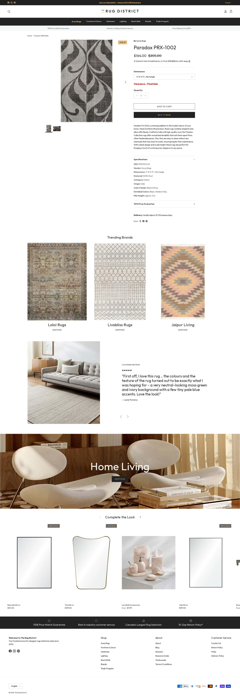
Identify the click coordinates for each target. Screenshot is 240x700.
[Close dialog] (167, 319)
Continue (95, 370)
